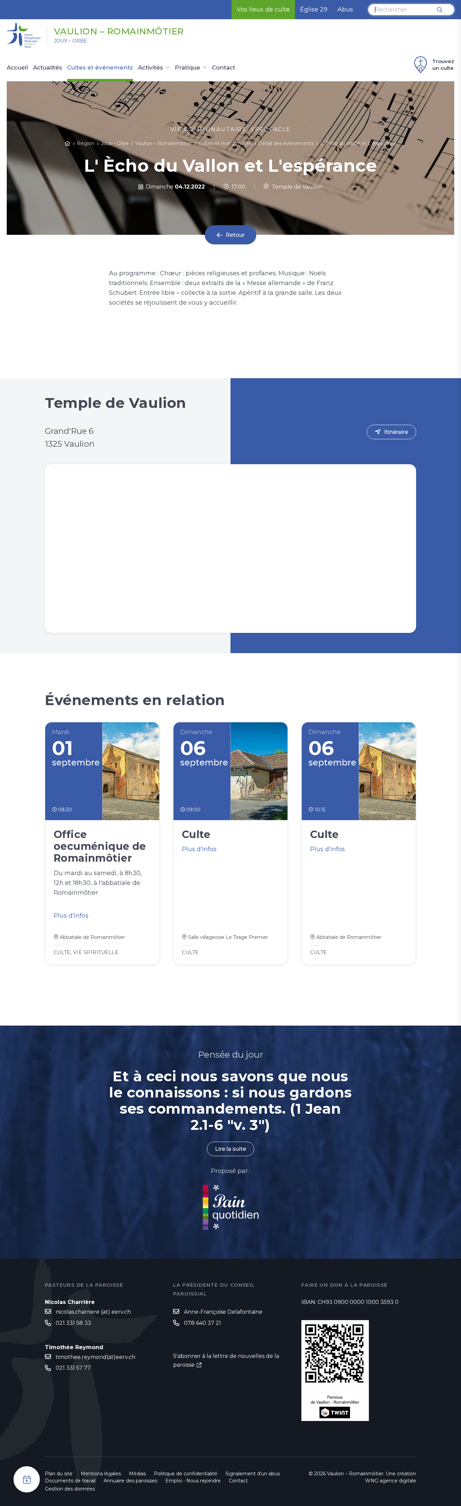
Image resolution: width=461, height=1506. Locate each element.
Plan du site (59, 1474)
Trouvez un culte (443, 64)
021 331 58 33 (73, 1323)
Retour (235, 235)
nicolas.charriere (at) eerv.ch (93, 1312)
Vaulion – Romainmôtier (119, 31)
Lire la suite (230, 1149)
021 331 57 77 (73, 1368)
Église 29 (313, 9)
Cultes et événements (100, 68)
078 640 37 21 (202, 1323)
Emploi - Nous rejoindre (193, 1481)
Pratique (187, 68)
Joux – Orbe (70, 40)
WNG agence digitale (390, 1481)
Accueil (17, 68)
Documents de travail (70, 1481)
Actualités (47, 68)
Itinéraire (396, 432)
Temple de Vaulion (296, 187)
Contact (223, 68)
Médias (137, 1474)
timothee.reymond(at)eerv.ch (95, 1357)
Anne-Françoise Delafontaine (223, 1312)
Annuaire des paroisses (130, 1481)
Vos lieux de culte (263, 9)
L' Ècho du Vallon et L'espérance (358, 143)
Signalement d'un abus (252, 1474)
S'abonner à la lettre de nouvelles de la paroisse (226, 1360)
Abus (345, 9)
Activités (150, 68)
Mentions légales (101, 1474)
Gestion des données (70, 1489)
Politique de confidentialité (185, 1474)
